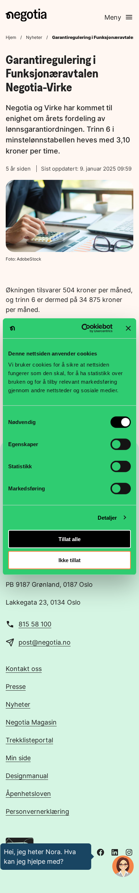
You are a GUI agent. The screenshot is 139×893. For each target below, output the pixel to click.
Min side (18, 758)
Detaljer (107, 517)
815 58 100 (35, 624)
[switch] (120, 444)
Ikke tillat (69, 560)
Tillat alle (69, 539)
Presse (16, 686)
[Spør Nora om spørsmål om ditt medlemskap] (123, 866)
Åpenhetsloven (28, 793)
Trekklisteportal (29, 740)
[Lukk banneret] (128, 328)
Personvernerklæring (37, 811)
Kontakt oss (24, 668)
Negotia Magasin (31, 722)
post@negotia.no (45, 642)
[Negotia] (26, 15)
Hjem (11, 37)
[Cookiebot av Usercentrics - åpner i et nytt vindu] (84, 328)
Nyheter (34, 37)
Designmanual (27, 776)
